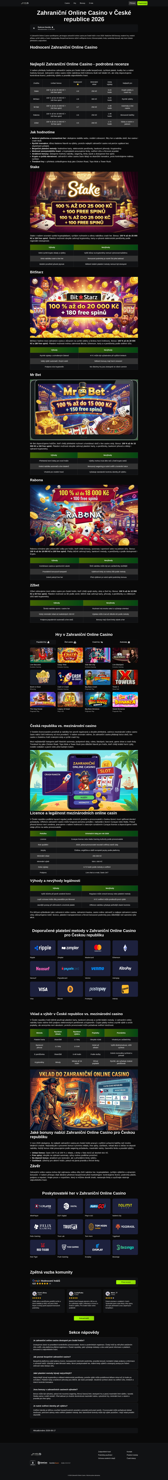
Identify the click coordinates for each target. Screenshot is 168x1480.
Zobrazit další (84, 1318)
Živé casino (69, 642)
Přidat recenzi (126, 1282)
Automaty (123, 642)
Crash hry (96, 642)
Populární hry (41, 642)
